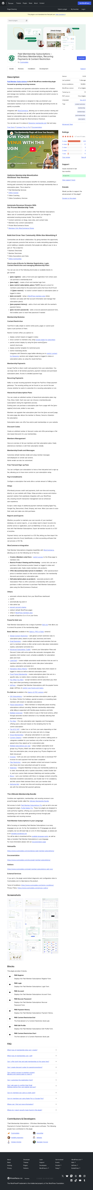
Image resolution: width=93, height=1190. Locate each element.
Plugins (25, 1165)
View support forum (68, 180)
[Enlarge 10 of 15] (38, 942)
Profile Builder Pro (27, 808)
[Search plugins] (26, 20)
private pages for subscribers (45, 340)
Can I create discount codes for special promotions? (24, 1067)
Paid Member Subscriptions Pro (31, 805)
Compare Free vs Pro (23, 127)
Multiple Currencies (16, 713)
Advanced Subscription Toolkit (20, 649)
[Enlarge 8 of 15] (38, 911)
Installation (31, 69)
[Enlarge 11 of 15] (56, 901)
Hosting (9, 1165)
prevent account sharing (18, 607)
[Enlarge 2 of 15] (21, 911)
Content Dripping (15, 737)
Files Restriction (15, 762)
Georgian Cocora (42, 1142)
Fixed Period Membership (18, 674)
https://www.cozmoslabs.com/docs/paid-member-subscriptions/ (28, 860)
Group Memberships (16, 735)
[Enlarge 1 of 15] (21, 901)
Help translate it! (60, 14)
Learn (41, 1159)
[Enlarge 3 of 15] (21, 922)
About (9, 1159)
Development (43, 69)
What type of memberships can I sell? (19, 1056)
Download (81, 58)
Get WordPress (84, 3)
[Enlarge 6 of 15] (21, 954)
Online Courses (13, 193)
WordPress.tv (44, 1168)
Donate (58, 1165)
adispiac (39, 1137)
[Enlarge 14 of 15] (56, 933)
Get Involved (59, 1159)
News (9, 1162)
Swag (57, 1168)
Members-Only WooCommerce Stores (21, 228)
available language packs (40, 836)
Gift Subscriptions (16, 696)
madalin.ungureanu (17, 1137)
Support (83, 69)
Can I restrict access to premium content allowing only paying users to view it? (21, 1073)
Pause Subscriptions (16, 705)
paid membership (80, 115)
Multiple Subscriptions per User (20, 746)
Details (11, 69)
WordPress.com (76, 1159)
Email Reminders (15, 641)
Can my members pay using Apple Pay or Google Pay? (25, 1098)
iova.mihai (40, 1133)
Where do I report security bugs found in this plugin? (24, 1110)
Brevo (12, 776)
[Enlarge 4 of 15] (21, 933)
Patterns (25, 1168)
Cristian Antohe (16, 1142)
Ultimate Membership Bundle (39, 801)
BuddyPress (75, 1168)
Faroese (27, 1178)
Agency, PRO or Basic (36, 632)
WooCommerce (23, 111)
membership (81, 108)
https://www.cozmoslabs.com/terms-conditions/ (37, 885)
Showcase (26, 1159)
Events (57, 1162)
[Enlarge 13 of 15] (56, 922)
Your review (66, 157)
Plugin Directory (12, 9)
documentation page (39, 842)
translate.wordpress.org (19, 833)
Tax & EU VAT (15, 729)
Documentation (37, 127)
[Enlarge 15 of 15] (56, 941)
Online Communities (15, 259)
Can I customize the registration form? (20, 1080)
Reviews (21, 69)
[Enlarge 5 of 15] (21, 943)
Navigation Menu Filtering (18, 669)
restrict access (38, 557)
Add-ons (45, 625)
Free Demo (11, 127)
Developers (42, 1165)
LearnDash (13, 660)
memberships (81, 111)
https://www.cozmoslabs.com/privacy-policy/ (33, 888)
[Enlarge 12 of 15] (56, 912)
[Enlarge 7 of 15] (38, 901)
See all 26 (83, 100)
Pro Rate (13, 721)
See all (83, 157)
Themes (25, 1162)
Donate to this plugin (69, 198)
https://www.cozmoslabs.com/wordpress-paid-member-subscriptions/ (30, 851)
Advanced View (67, 124)
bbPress (13, 685)
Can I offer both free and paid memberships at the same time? (28, 1061)
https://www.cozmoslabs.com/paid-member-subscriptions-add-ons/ (30, 869)
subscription (81, 119)
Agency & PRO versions (36, 692)
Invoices (13, 757)
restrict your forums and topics (33, 688)
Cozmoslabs (24, 62)
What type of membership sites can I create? (22, 1050)
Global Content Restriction (19, 636)
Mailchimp (13, 768)
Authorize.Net (14, 784)
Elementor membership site (37, 123)
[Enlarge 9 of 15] (38, 929)
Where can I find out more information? (20, 1104)
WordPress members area (36, 296)
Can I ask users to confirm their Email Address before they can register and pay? (21, 1086)
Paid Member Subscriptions (17, 81)
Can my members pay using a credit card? (21, 1093)
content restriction (80, 104)
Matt (73, 1162)
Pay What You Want (17, 680)
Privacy (9, 1168)
